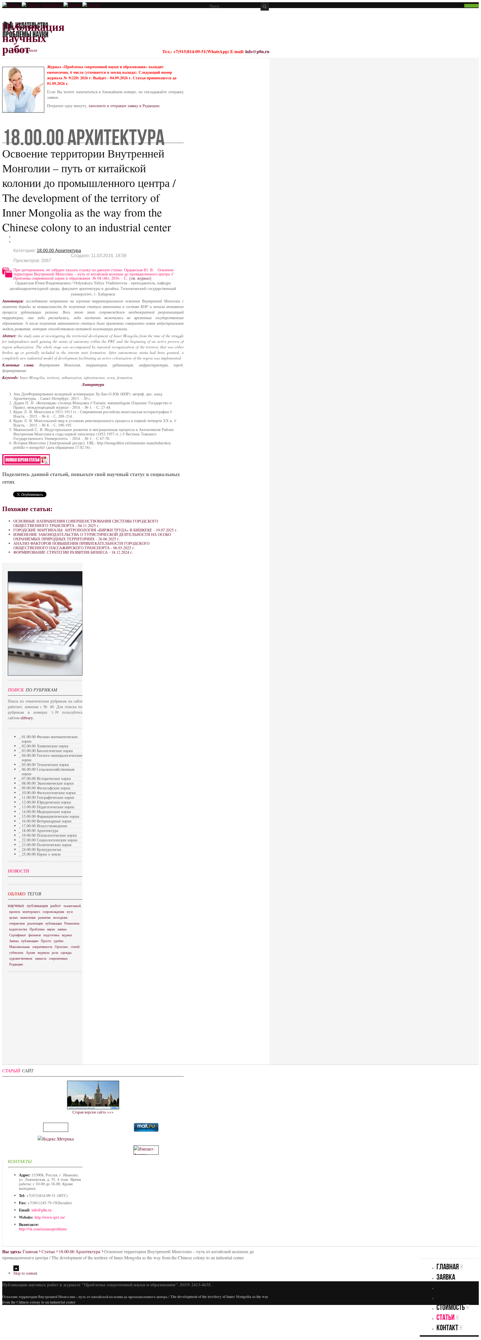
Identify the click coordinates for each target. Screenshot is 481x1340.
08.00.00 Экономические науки (48, 783)
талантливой (72, 905)
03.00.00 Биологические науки (47, 750)
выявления (28, 917)
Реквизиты (71, 923)
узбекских (16, 952)
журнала (43, 952)
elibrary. (27, 717)
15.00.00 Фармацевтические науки (50, 816)
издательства (18, 929)
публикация (37, 905)
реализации (35, 923)
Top (16, 1268)
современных (58, 958)
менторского (31, 911)
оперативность (42, 946)
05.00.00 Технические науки (45, 764)
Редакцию (16, 964)
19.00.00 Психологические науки (49, 835)
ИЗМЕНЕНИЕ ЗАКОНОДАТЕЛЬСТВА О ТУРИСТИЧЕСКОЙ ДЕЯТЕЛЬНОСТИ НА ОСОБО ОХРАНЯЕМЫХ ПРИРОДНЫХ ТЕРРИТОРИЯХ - (92, 536)
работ (55, 905)
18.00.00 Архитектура (59, 250)
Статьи (48, 1251)
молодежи (60, 917)
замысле (40, 958)
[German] (91, 5)
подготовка (51, 935)
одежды (66, 952)
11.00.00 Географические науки (48, 797)
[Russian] (11, 5)
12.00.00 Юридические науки (46, 802)
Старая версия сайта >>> (93, 1112)
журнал (67, 935)
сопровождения (53, 911)
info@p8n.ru (257, 51)
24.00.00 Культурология (41, 849)
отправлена (17, 923)
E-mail (16, 241)
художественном (20, 958)
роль (55, 952)
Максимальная (19, 946)
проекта (14, 911)
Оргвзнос (61, 946)
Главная (30, 1251)
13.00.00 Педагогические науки (48, 806)
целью (13, 917)
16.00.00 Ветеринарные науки (47, 821)
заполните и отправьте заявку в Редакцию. (124, 105)
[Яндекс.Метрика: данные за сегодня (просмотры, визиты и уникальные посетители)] (56, 1139)
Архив (30, 952)
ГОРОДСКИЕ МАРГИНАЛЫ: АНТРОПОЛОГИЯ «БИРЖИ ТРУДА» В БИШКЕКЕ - (95, 530)
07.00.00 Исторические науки (46, 778)
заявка (62, 929)
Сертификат (17, 935)
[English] (72, 5)
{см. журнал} (140, 278)
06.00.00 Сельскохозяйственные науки (48, 771)
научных (16, 905)
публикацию (29, 941)
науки (51, 929)
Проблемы (37, 929)
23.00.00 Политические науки (47, 844)
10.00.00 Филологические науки (49, 792)
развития (44, 917)
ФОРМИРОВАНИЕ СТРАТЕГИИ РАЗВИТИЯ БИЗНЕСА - (73, 552)
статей (75, 946)
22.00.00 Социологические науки (49, 840)
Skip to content (25, 50)
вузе (70, 911)
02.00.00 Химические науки (45, 745)
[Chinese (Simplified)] (42, 5)
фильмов (34, 935)
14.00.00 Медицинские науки (46, 811)
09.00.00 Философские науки (46, 787)
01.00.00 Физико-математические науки (50, 739)
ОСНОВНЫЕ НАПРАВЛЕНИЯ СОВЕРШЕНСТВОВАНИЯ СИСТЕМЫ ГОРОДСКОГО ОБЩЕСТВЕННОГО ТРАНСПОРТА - (85, 523)
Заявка (14, 941)
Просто (46, 941)
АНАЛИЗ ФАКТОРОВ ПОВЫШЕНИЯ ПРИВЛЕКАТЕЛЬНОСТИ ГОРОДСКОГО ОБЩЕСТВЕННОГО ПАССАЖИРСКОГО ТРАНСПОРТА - (81, 545)
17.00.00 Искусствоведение (44, 825)
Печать (16, 236)
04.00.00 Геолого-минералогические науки (52, 757)
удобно (58, 941)
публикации (53, 923)
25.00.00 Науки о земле (41, 854)
